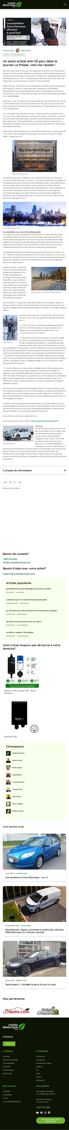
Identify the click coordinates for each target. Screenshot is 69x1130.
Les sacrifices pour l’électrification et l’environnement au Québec (31, 611)
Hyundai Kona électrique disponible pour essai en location (28, 589)
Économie (6, 1067)
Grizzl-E (39, 1077)
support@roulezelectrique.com (19, 574)
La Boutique (7, 1095)
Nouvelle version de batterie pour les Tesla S (23, 622)
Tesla (38, 1073)
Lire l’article (13, 96)
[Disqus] (34, 514)
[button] (64, 4)
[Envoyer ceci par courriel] (5, 482)
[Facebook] (41, 1113)
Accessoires (40, 1060)
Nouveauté (40, 1080)
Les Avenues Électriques (12, 1102)
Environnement (8, 1070)
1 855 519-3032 (10, 559)
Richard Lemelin (22, 614)
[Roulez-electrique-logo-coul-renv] (12, 4)
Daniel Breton (17, 775)
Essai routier (7, 1073)
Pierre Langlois (17, 804)
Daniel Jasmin (26, 50)
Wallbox (39, 1067)
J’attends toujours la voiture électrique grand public (26, 600)
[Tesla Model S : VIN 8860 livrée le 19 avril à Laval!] (34, 964)
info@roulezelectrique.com (17, 562)
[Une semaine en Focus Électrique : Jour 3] (34, 857)
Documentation (9, 1063)
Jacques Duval (17, 789)
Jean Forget (20, 592)
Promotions (40, 1056)
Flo (37, 1070)
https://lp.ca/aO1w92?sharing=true (44, 421)
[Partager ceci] (10, 482)
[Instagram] (45, 1113)
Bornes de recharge (10, 1060)
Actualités (6, 1056)
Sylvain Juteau (17, 760)
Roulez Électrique (22, 636)
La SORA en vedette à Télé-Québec (20, 632)
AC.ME (5, 1098)
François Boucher (22, 625)
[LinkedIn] (49, 1113)
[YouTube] (37, 1113)
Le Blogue (6, 1091)
